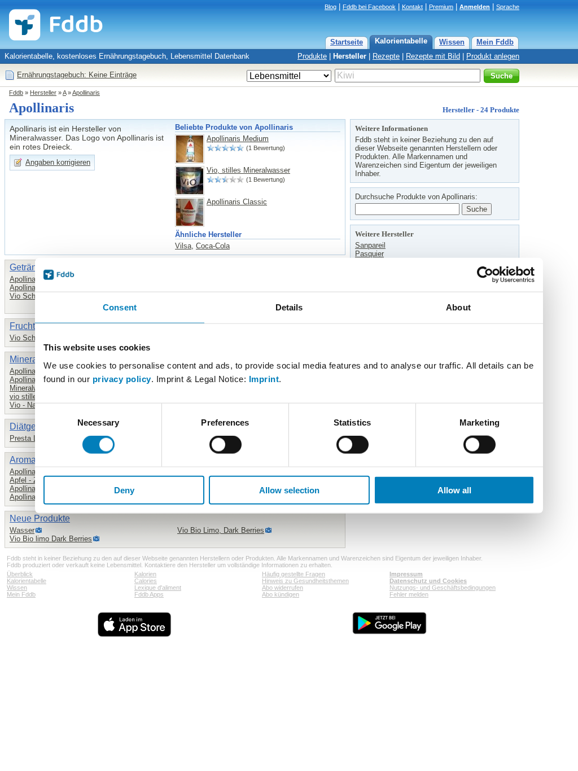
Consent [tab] (120, 307)
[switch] (225, 445)
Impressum (406, 574)
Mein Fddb (495, 42)
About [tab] (458, 307)
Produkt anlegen (492, 56)
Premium (441, 6)
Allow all (454, 489)
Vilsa (183, 246)
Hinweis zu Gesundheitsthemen (305, 580)
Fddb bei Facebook (369, 6)
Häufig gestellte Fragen (293, 574)
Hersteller (349, 56)
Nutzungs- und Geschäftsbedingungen (442, 587)
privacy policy (122, 378)
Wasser (22, 530)
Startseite (346, 42)
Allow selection (289, 489)
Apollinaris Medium (238, 138)
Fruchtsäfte (32, 326)
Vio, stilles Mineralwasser (248, 170)
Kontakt (412, 6)
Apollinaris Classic (237, 202)
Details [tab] (289, 307)
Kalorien (145, 574)
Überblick (20, 574)
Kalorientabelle (401, 41)
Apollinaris (86, 92)
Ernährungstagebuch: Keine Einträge (77, 75)
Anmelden (474, 6)
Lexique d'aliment (157, 587)
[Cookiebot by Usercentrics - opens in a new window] (485, 274)
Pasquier (369, 253)
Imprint (264, 378)
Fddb (16, 92)
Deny (124, 489)
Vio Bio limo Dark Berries (51, 539)
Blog (330, 6)
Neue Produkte (40, 518)
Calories (145, 580)
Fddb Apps (149, 594)
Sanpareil (370, 245)
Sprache (507, 6)
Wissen (452, 42)
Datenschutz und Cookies (428, 580)
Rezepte (386, 56)
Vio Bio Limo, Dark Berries (220, 530)
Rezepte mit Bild (433, 56)
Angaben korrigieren (57, 162)
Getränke (28, 267)
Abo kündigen (280, 594)
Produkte (312, 56)
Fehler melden (408, 594)
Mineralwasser (33, 388)
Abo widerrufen (282, 587)
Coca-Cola (213, 246)
